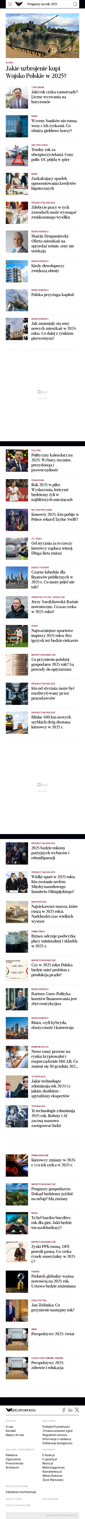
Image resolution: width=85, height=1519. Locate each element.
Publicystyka (38, 1300)
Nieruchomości (39, 232)
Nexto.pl (47, 1463)
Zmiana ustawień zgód (57, 1430)
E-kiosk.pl (48, 1455)
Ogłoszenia (13, 1459)
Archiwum (12, 1467)
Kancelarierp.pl (52, 1471)
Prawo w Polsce (40, 1047)
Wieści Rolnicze (52, 1475)
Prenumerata (14, 1463)
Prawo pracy (38, 931)
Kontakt (11, 1430)
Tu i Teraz (36, 539)
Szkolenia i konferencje (21, 1492)
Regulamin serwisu (54, 1435)
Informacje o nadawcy (56, 1439)
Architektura (38, 902)
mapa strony (14, 1499)
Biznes (9, 63)
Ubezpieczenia (39, 145)
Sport (34, 626)
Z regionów (37, 87)
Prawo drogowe (39, 1155)
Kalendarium (50, 1499)
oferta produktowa (18, 1505)
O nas (9, 1426)
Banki (34, 116)
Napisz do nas (15, 1435)
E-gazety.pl (49, 1459)
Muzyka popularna (41, 510)
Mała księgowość (53, 1467)
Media (34, 1213)
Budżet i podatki (40, 567)
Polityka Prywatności (56, 1426)
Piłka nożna (37, 480)
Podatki (35, 1272)
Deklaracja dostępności (57, 1443)
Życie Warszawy (53, 1480)
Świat (34, 1329)
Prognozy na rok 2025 (42, 4)
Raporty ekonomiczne (43, 655)
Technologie (38, 1076)
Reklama (11, 1455)
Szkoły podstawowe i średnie (47, 1358)
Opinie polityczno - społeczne (48, 597)
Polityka (36, 450)
